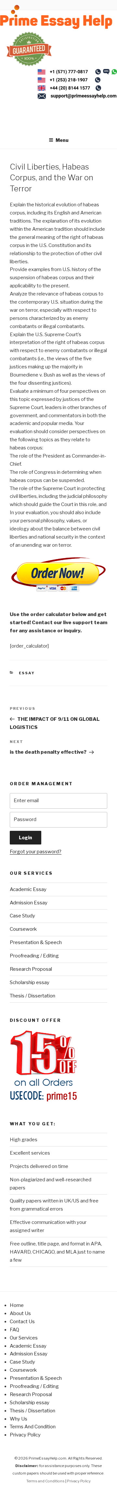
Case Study (22, 916)
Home (17, 1305)
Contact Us (22, 1321)
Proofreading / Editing (34, 956)
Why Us (18, 1419)
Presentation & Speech (36, 942)
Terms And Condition (33, 1427)
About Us (20, 1313)
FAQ (14, 1330)
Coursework (23, 929)
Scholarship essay (29, 982)
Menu (62, 140)
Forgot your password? (35, 852)
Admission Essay (28, 903)
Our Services (24, 1338)
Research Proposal (31, 969)
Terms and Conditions (45, 1481)
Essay (27, 673)
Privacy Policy (25, 1435)
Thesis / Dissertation (32, 996)
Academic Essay (28, 889)
